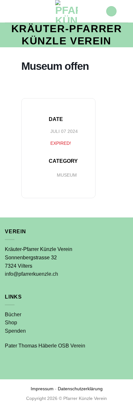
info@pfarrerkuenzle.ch (31, 274)
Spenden (15, 331)
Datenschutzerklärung (80, 388)
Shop (11, 322)
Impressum (42, 388)
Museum (67, 175)
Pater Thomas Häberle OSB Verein (45, 345)
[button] (111, 11)
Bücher (13, 314)
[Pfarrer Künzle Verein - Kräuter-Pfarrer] (66, 11)
